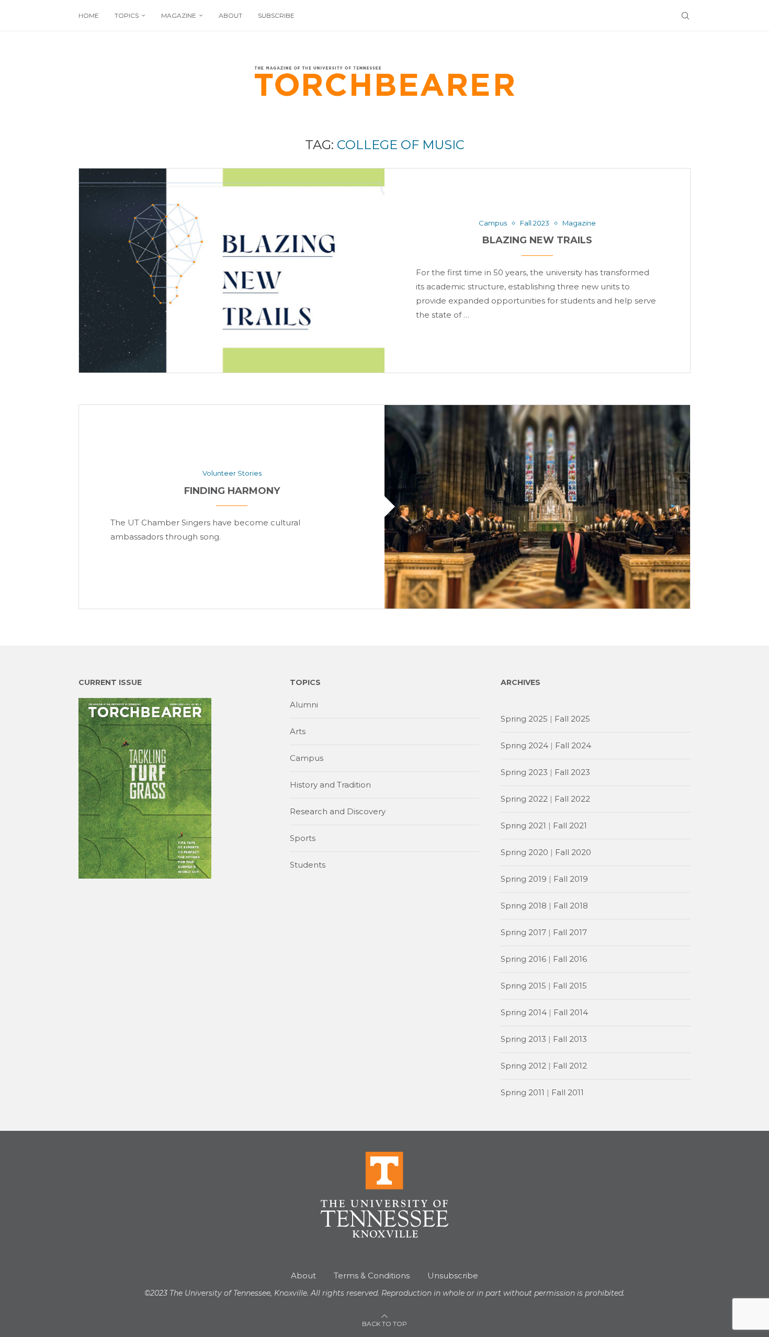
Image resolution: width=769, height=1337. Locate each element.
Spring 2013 (523, 1039)
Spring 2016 (523, 959)
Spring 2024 (524, 745)
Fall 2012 (570, 1066)
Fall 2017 (570, 932)
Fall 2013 (570, 1039)
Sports (302, 838)
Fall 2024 (573, 745)
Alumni (304, 705)
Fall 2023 (572, 772)
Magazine (178, 15)
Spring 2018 (524, 906)
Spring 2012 (523, 1066)
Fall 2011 (567, 1092)
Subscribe (276, 15)
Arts (298, 731)
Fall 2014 (570, 1012)
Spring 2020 (524, 852)
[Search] (685, 16)
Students (307, 865)
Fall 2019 (570, 879)
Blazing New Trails (537, 240)
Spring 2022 (524, 799)
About (230, 15)
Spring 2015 (523, 986)
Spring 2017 (523, 932)
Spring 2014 (524, 1012)
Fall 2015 (570, 986)
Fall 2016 (570, 959)
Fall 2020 (573, 852)
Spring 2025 (524, 719)
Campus (306, 758)
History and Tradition (330, 785)
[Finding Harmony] (537, 507)
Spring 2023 (524, 772)
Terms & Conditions (372, 1275)
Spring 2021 (523, 825)
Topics (127, 15)
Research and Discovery (338, 811)
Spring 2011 (523, 1092)
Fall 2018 (570, 906)
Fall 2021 (570, 825)
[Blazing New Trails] (231, 270)
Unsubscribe (452, 1275)
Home (88, 15)
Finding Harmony (232, 491)
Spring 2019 (524, 879)
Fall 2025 (572, 719)
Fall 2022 (572, 799)
